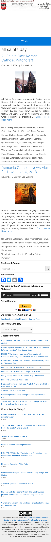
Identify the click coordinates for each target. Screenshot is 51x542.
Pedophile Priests (9, 246)
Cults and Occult (19, 150)
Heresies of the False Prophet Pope (16, 445)
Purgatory (23, 246)
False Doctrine (38, 131)
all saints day (25, 142)
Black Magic (38, 142)
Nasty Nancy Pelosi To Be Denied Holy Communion (22, 376)
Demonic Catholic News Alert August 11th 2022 (20, 371)
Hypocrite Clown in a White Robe (14, 380)
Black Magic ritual (9, 146)
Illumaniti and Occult (35, 154)
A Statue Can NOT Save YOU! (13, 390)
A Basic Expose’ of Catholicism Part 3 (17, 484)
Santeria (37, 139)
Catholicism (24, 146)
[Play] (4, 295)
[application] (25, 295)
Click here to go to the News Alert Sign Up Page (20, 319)
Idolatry (4, 139)
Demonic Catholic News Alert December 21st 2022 (22, 367)
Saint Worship (26, 139)
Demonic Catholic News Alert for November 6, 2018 (25, 169)
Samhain (5, 161)
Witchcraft (37, 161)
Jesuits (21, 254)
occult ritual (37, 158)
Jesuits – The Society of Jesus (14, 436)
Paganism (14, 139)
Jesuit (35, 242)
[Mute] (38, 295)
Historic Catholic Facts (11, 135)
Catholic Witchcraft (21, 131)
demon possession (37, 150)
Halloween (20, 154)
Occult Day (25, 158)
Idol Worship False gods (35, 135)
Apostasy (9, 127)
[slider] (45, 294)
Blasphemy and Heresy (25, 127)
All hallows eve (11, 142)
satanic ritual (16, 161)
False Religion (7, 154)
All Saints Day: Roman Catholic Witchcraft (19, 58)
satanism (28, 161)
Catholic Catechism (14, 239)
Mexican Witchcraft (10, 158)
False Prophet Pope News (36, 239)
